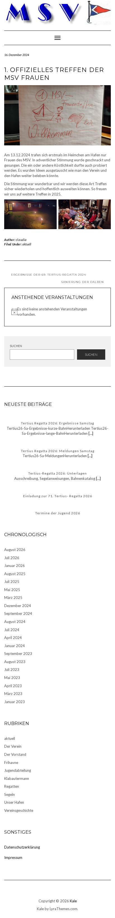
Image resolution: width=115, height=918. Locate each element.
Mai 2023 (12, 677)
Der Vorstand (15, 754)
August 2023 (14, 661)
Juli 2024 (11, 630)
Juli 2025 (11, 581)
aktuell (26, 244)
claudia (21, 239)
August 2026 (14, 549)
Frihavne (11, 762)
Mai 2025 (12, 589)
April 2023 (13, 686)
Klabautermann (16, 778)
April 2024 (13, 637)
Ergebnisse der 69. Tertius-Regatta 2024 (48, 274)
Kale (73, 901)
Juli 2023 (11, 669)
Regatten (11, 786)
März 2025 (13, 597)
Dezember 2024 (17, 605)
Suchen (16, 346)
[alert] (57, 311)
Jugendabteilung (17, 770)
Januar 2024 (14, 645)
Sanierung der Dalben (82, 282)
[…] (90, 433)
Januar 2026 (14, 565)
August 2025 (14, 573)
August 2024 (14, 621)
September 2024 (18, 613)
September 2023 (18, 653)
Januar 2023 (14, 701)
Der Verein (12, 746)
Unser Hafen (14, 802)
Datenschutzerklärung (22, 847)
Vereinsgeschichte (18, 810)
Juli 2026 (11, 558)
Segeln (9, 794)
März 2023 (13, 693)
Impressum (13, 857)
